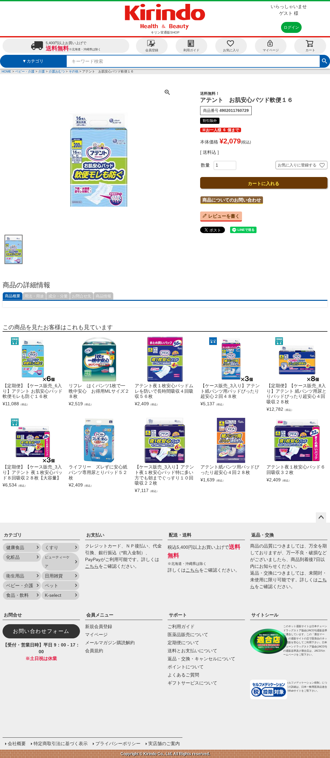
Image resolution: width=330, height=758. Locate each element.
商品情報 (103, 296)
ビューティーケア (57, 561)
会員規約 (94, 650)
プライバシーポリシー (118, 743)
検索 (324, 60)
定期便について (183, 642)
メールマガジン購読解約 (110, 642)
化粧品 (13, 557)
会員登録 (151, 50)
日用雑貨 (54, 575)
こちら (92, 566)
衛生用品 (15, 575)
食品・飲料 (17, 595)
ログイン (291, 27)
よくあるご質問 (183, 674)
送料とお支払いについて (192, 650)
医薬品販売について (188, 634)
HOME (6, 71)
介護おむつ (57, 71)
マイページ (271, 50)
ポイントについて (186, 666)
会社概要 (17, 743)
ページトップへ (321, 517)
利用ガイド (191, 50)
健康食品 (15, 547)
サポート (178, 614)
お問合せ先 (81, 296)
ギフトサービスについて (192, 682)
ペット (51, 585)
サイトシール (264, 614)
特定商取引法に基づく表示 (61, 743)
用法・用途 (34, 296)
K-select (53, 595)
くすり (51, 547)
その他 (73, 71)
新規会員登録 (98, 626)
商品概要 (12, 296)
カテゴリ (13, 534)
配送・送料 (180, 534)
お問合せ (13, 614)
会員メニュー (99, 614)
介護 (41, 71)
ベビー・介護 (24, 71)
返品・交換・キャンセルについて (201, 658)
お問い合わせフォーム (41, 631)
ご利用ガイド (181, 626)
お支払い (95, 534)
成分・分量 (58, 296)
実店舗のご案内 (164, 743)
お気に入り (231, 50)
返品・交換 (262, 534)
